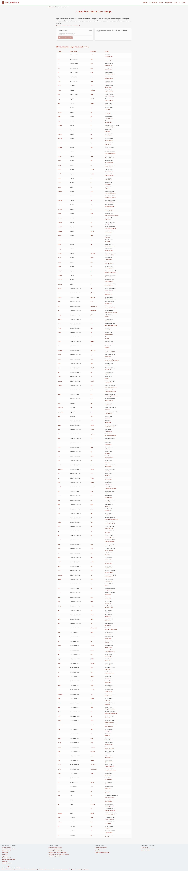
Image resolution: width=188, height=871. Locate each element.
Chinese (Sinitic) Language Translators (58, 852)
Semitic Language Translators (55, 849)
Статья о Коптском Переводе (31, 869)
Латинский (4, 854)
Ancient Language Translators (55, 847)
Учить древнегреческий (100, 849)
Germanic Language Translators (56, 850)
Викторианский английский (8, 859)
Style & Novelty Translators (55, 856)
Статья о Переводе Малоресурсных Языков (12, 869)
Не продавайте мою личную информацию (79, 869)
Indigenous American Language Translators (59, 854)
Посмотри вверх (66, 37)
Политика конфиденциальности (60, 869)
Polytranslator (51, 7)
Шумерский (5, 856)
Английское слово (62, 30)
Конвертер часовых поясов (147, 849)
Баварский (4, 861)
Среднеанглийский (6, 863)
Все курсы (97, 850)
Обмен (90, 30)
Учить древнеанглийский (101, 847)
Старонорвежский (6, 857)
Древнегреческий (6, 850)
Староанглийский (6, 847)
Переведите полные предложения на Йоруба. (67, 25)
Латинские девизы (145, 850)
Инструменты (144, 847)
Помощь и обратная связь (45, 869)
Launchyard (17, 867)
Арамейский (5, 852)
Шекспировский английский (8, 849)
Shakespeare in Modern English (102, 852)
